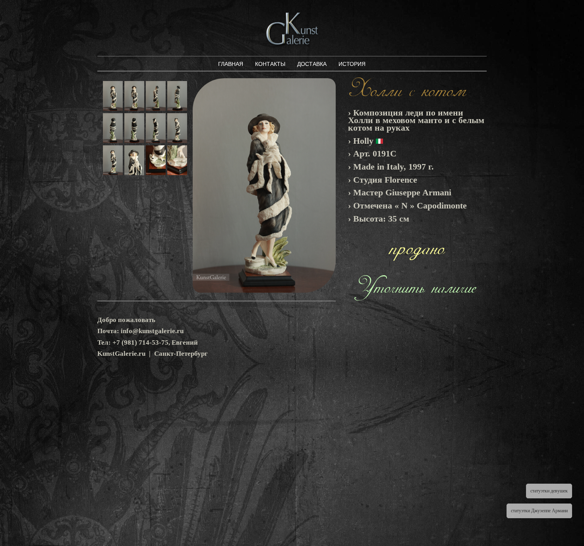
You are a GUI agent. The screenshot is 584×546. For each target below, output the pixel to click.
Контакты (270, 64)
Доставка (312, 64)
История (351, 64)
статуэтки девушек (549, 491)
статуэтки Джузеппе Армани (539, 510)
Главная (230, 64)
